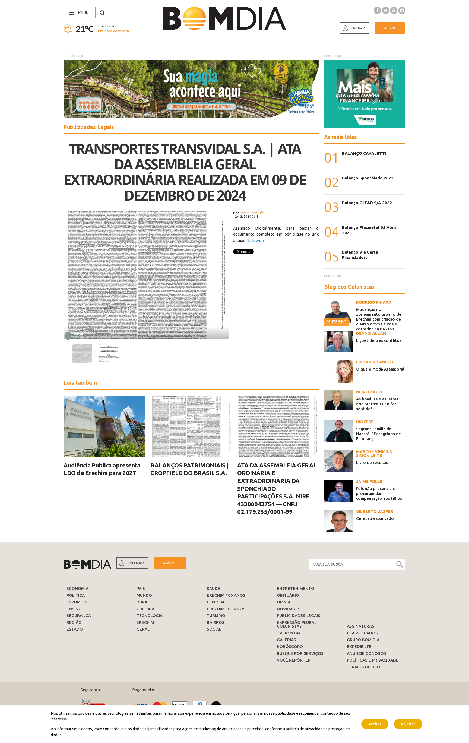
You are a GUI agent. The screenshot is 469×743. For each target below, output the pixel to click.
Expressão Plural (296, 622)
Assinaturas (360, 626)
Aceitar (375, 724)
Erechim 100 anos (226, 595)
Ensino (74, 608)
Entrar (358, 28)
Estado (74, 629)
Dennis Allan (371, 333)
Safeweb (255, 240)
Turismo (216, 615)
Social (214, 629)
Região (74, 622)
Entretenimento (295, 588)
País (141, 588)
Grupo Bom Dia (363, 639)
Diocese (364, 421)
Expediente (359, 646)
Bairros (215, 622)
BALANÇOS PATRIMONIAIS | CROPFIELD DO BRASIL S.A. (189, 469)
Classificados (362, 633)
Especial (216, 602)
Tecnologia (150, 615)
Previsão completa (113, 31)
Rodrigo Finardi (374, 302)
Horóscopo (290, 646)
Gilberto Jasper (374, 511)
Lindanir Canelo (374, 362)
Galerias (286, 639)
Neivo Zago (369, 392)
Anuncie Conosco (366, 653)
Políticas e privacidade (372, 660)
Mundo (144, 595)
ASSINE (170, 563)
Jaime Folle (369, 481)
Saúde (213, 588)
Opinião (285, 602)
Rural (143, 602)
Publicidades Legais (298, 615)
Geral (143, 629)
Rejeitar (408, 724)
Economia (77, 588)
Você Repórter (293, 660)
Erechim (145, 622)
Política (75, 595)
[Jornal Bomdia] (224, 18)
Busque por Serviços (300, 653)
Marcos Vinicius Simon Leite (374, 453)
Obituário (288, 595)
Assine (390, 28)
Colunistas (289, 626)
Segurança (78, 615)
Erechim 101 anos (226, 608)
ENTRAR (136, 563)
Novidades (288, 608)
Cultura (145, 608)
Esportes (76, 602)
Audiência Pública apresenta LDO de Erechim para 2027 (102, 469)
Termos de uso (363, 667)
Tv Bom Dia (289, 633)
